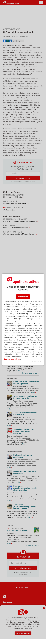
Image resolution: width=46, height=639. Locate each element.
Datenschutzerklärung (12, 359)
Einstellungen (37, 362)
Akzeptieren (23, 297)
